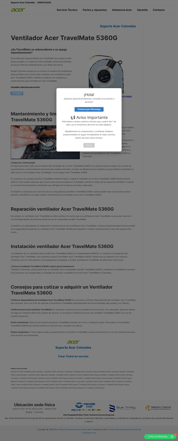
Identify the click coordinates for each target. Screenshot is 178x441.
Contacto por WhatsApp (89, 109)
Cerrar (89, 145)
